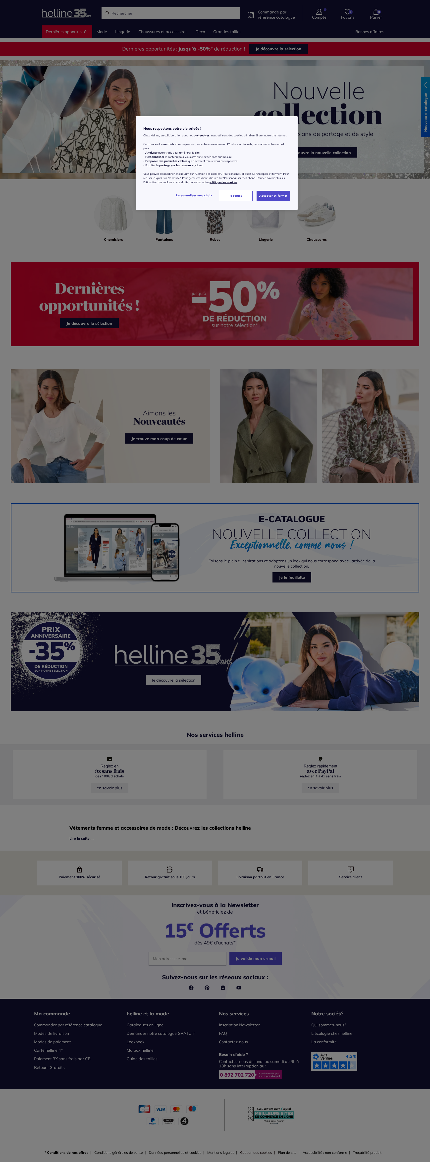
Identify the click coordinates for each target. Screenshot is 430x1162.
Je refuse (235, 195)
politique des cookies (223, 182)
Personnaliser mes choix (194, 195)
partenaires (202, 135)
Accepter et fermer (273, 195)
